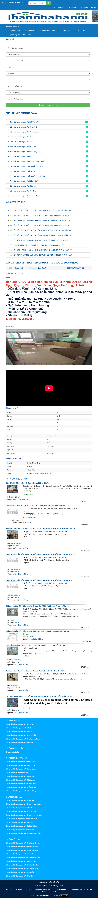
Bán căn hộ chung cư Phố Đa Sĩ (22, 142)
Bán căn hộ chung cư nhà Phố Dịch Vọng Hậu (22, 850)
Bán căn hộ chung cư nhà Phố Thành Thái (21, 861)
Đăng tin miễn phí (89, 7)
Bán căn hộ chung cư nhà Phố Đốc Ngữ (20, 742)
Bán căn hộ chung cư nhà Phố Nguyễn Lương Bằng (24, 815)
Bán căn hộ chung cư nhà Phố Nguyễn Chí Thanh (24, 804)
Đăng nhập (60, 7)
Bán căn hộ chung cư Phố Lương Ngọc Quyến (27, 161)
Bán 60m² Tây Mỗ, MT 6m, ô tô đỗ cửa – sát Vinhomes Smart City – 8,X (37, 245)
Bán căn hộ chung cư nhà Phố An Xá (19, 728)
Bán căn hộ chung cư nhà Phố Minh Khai (21, 762)
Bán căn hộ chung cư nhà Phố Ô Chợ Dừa (21, 811)
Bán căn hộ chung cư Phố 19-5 (22, 137)
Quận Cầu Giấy (79, 30)
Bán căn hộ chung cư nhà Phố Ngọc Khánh (21, 735)
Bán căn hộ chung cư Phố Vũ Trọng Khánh (26, 152)
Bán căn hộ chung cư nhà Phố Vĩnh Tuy (20, 776)
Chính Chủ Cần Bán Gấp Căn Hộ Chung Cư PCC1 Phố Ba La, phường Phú (36, 606)
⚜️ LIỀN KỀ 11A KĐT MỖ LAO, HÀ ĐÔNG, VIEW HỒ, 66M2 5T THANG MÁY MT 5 (41, 211)
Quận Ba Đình (15, 30)
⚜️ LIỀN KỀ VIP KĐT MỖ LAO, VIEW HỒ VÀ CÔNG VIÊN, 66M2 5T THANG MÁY (41, 216)
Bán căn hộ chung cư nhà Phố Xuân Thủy (21, 854)
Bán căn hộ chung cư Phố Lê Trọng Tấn (25, 122)
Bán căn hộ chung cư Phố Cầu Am (23, 186)
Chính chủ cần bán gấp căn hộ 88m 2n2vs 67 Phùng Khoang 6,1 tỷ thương (37, 631)
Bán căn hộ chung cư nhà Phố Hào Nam (20, 822)
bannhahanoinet (49, 892)
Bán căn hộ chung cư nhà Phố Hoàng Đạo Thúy (23, 865)
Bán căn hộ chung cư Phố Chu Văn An (24, 181)
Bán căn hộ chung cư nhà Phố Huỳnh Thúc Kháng (24, 833)
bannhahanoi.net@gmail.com (43, 889)
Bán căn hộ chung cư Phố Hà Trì (22, 171)
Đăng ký (73, 7)
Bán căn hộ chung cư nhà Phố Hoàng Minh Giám (23, 843)
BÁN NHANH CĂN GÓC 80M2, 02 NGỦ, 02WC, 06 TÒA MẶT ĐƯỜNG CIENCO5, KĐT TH (40, 529)
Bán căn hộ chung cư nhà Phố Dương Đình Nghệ (23, 858)
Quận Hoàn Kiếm (30, 30)
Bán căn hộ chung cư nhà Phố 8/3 (18, 773)
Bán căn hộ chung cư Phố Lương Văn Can (26, 196)
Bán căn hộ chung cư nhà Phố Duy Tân (20, 872)
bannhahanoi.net (75, 889)
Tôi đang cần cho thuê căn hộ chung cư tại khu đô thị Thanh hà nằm (36, 671)
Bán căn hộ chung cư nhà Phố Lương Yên (21, 769)
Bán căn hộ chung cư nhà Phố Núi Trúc (20, 731)
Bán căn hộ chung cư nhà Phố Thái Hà (20, 808)
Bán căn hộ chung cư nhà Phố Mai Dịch (20, 876)
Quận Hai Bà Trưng (48, 30)
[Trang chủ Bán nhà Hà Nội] (48, 17)
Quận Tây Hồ (15, 35)
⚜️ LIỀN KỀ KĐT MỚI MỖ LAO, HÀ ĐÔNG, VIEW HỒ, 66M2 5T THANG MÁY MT (41, 221)
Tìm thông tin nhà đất (49, 105)
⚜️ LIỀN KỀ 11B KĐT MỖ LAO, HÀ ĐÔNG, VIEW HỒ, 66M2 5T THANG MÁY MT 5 (41, 230)
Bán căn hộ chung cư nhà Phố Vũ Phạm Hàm (22, 868)
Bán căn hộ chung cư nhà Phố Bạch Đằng (21, 791)
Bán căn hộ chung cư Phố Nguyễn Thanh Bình (27, 176)
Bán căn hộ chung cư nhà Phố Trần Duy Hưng (22, 846)
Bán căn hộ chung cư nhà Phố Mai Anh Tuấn (22, 819)
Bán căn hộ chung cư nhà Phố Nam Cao (20, 724)
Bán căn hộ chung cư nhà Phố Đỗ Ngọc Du (21, 787)
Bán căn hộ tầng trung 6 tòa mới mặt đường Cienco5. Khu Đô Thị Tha (35, 645)
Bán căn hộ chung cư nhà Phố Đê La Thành (22, 826)
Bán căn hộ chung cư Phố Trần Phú (23, 127)
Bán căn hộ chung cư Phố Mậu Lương (24, 132)
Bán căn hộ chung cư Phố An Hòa (23, 191)
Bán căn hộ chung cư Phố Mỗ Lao (23, 147)
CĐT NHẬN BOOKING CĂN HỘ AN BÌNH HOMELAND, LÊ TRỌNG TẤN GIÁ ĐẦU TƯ (39, 696)
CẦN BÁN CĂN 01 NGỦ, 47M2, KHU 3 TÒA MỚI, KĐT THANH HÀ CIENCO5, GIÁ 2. (38, 506)
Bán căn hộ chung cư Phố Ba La (22, 156)
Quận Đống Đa (64, 30)
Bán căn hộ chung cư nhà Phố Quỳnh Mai (21, 780)
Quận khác (27, 35)
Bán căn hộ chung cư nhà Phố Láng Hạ (20, 800)
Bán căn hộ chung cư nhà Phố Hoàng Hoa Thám (23, 739)
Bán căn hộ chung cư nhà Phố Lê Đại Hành (21, 783)
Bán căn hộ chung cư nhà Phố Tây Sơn (20, 830)
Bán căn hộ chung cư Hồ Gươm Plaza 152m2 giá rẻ (27, 483)
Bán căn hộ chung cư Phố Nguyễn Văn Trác (26, 166)
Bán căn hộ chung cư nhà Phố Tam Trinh (21, 765)
